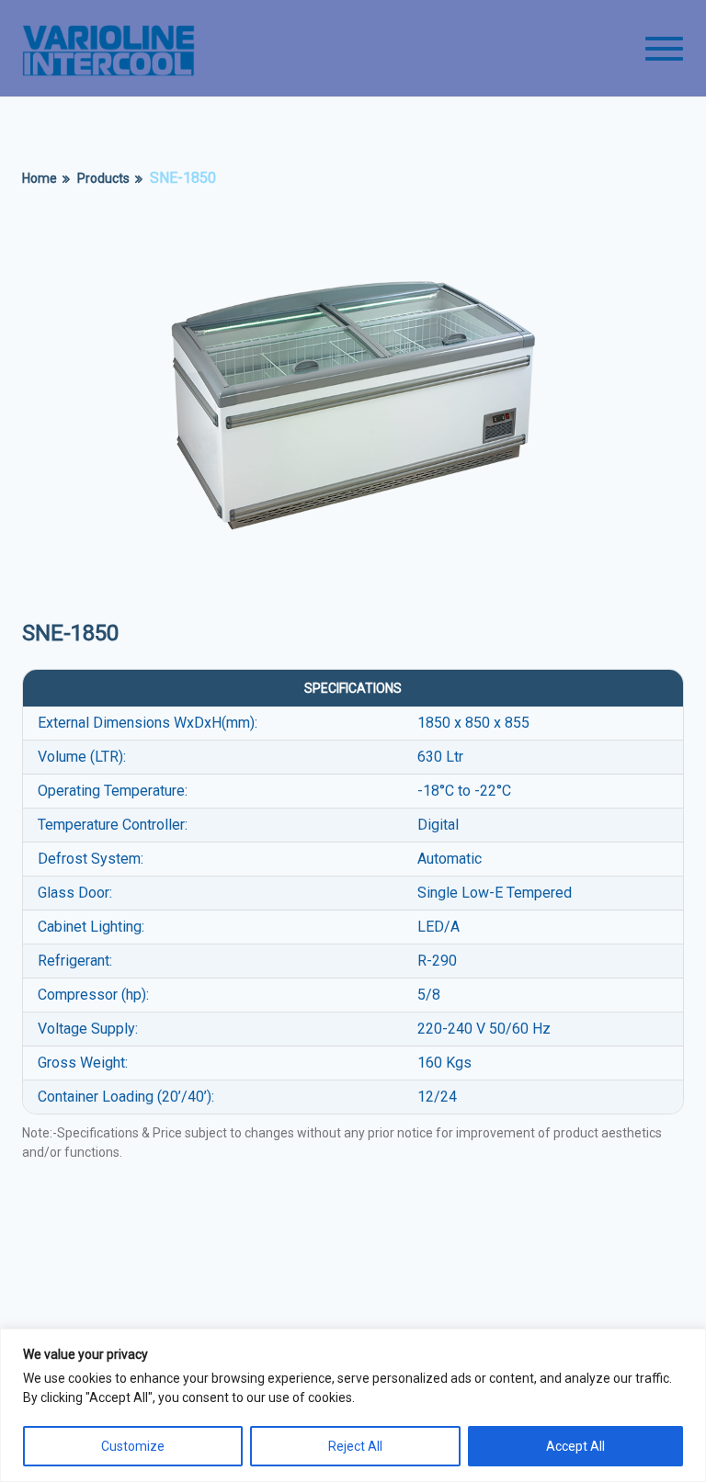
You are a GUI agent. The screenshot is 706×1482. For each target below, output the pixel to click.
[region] (353, 1405)
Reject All (355, 1446)
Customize (133, 1446)
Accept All (575, 1446)
